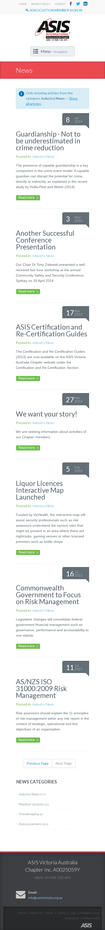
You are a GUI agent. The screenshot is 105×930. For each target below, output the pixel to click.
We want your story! (46, 414)
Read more (26, 197)
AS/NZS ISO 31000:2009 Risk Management (41, 688)
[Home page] (91, 927)
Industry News (43, 156)
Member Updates (34, 804)
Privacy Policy (40, 3)
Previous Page (38, 763)
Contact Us (72, 918)
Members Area (89, 913)
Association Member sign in (55, 10)
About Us (36, 913)
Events (61, 913)
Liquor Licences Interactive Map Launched (39, 490)
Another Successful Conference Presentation (45, 240)
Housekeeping (31, 814)
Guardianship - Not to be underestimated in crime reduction (48, 141)
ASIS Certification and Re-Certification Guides (51, 330)
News (49, 913)
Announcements (33, 824)
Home (23, 3)
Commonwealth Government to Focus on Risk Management (48, 595)
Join (73, 913)
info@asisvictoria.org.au (45, 898)
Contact (60, 3)
